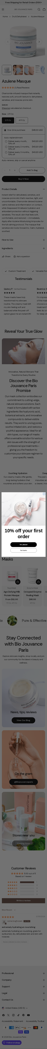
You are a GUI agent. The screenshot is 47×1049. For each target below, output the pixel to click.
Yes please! (24, 544)
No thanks (23, 550)
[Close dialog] (44, 494)
